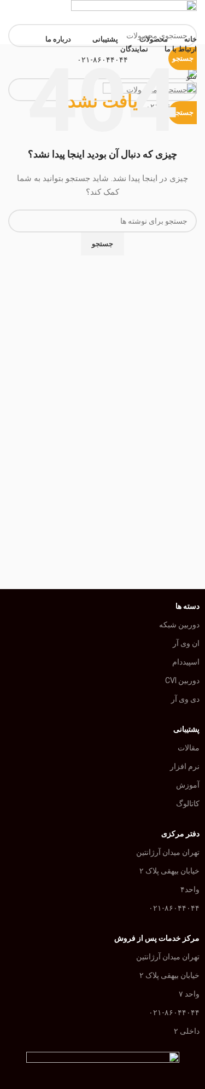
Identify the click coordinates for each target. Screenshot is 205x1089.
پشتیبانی (186, 729)
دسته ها (187, 606)
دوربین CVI (182, 680)
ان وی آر (186, 643)
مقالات (189, 747)
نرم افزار (185, 766)
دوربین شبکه (179, 624)
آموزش (188, 785)
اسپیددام (186, 661)
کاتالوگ (188, 803)
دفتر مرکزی (180, 833)
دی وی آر (185, 699)
